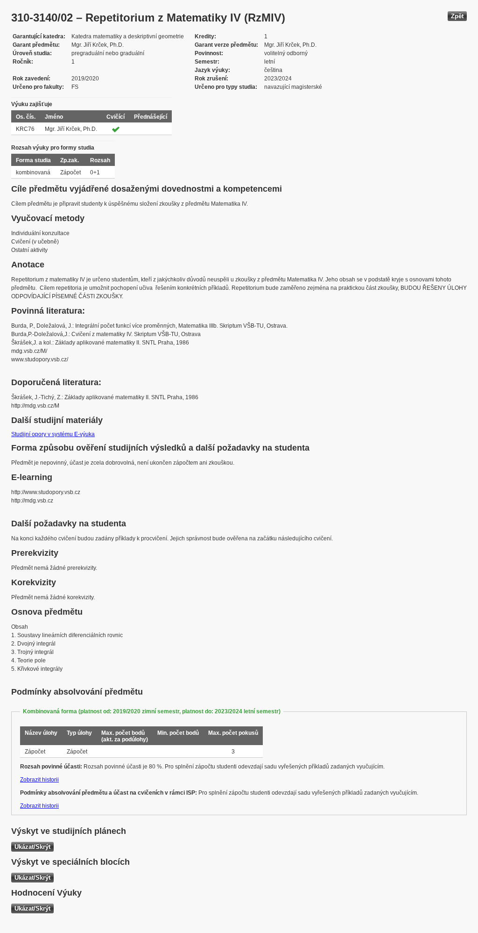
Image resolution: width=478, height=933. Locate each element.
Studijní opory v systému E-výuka (53, 434)
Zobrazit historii (39, 779)
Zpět (457, 16)
